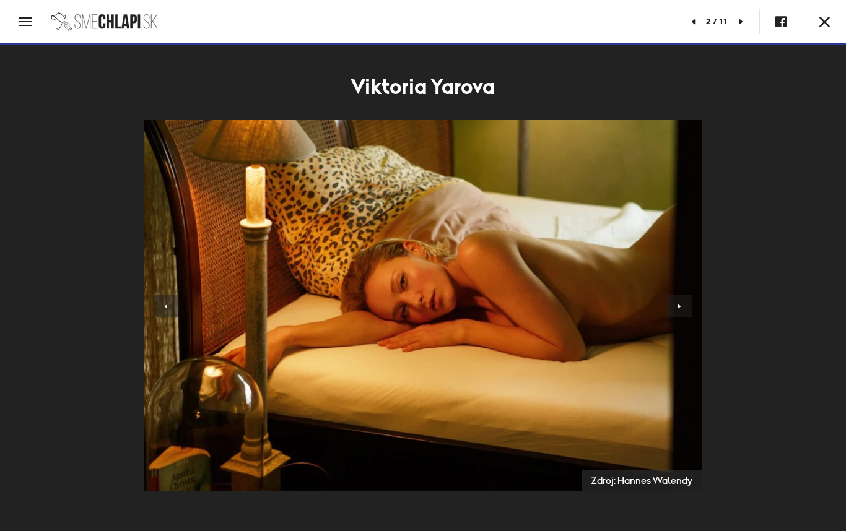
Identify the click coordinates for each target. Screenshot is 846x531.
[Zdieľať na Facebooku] (781, 21)
